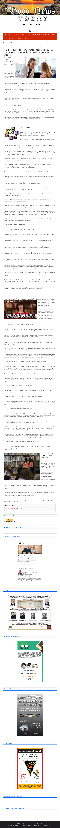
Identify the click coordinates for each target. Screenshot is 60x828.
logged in (13, 508)
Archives (30, 825)
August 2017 (9, 42)
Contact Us (51, 825)
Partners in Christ (44, 825)
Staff (21, 825)
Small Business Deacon (39, 823)
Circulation (17, 825)
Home (4, 42)
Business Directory (36, 825)
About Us (12, 825)
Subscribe (25, 825)
